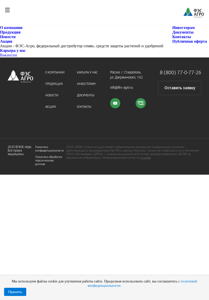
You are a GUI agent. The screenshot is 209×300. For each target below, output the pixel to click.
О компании (11, 27)
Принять (15, 292)
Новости (8, 37)
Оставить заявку (179, 88)
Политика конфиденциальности (49, 149)
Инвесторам (183, 27)
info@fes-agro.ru (121, 87)
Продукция (10, 32)
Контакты (181, 37)
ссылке (145, 157)
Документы (183, 32)
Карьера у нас (13, 50)
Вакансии (8, 55)
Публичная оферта (189, 41)
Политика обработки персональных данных (48, 161)
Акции (6, 41)
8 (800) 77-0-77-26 (180, 72)
